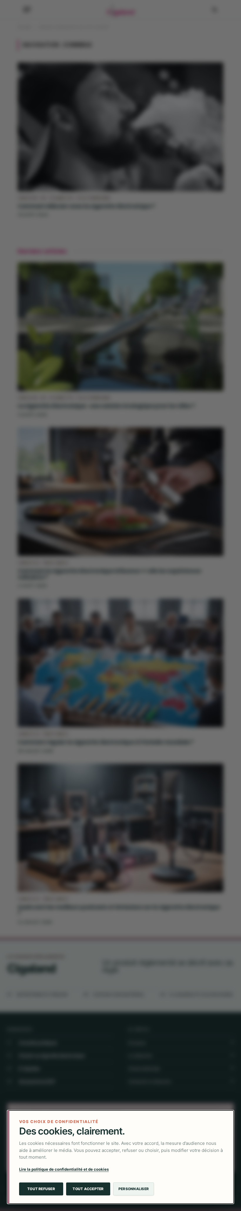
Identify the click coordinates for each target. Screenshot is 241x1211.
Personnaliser (133, 1189)
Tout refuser (41, 1189)
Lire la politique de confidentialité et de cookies (64, 1169)
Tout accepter (88, 1189)
